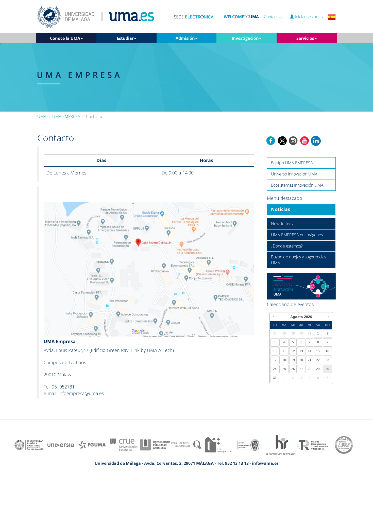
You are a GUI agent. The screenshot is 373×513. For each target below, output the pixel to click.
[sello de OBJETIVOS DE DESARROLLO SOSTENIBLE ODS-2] (29, 444)
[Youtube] (304, 140)
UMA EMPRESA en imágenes (297, 235)
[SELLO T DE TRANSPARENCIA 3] (218, 444)
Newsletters (282, 223)
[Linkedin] (316, 140)
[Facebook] (271, 140)
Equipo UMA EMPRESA (292, 163)
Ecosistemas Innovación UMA (297, 185)
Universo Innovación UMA (294, 174)
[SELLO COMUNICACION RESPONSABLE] (186, 444)
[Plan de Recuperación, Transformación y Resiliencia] (312, 444)
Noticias (280, 209)
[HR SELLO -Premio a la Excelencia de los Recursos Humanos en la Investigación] (281, 444)
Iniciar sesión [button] (307, 17)
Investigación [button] (245, 38)
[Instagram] (293, 140)
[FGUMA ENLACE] (92, 444)
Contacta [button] (272, 17)
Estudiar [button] (125, 38)
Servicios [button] (305, 38)
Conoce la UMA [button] (65, 38)
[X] (282, 140)
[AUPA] (155, 444)
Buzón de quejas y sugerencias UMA (298, 260)
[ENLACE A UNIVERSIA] (60, 444)
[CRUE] (123, 444)
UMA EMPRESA (66, 116)
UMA (41, 116)
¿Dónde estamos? (287, 246)
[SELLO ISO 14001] (249, 444)
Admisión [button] (185, 38)
